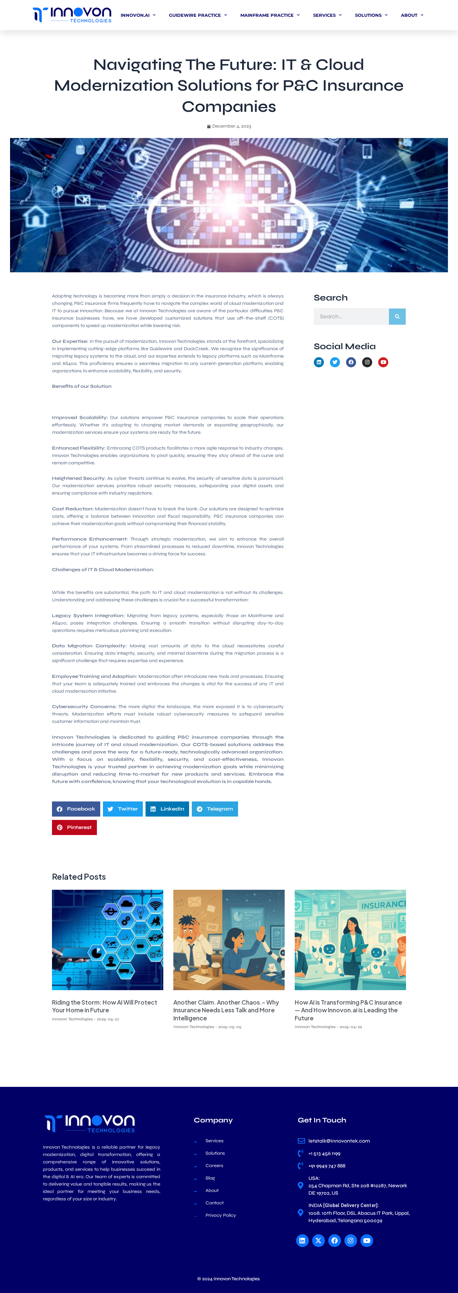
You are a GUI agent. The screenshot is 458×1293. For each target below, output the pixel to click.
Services (324, 15)
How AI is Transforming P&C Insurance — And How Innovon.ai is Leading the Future (348, 1010)
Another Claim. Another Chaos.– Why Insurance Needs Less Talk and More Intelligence (226, 1010)
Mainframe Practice (267, 15)
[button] (76, 809)
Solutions (368, 15)
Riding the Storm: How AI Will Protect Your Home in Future (104, 1006)
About (409, 15)
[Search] (397, 317)
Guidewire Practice (195, 15)
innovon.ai (135, 15)
